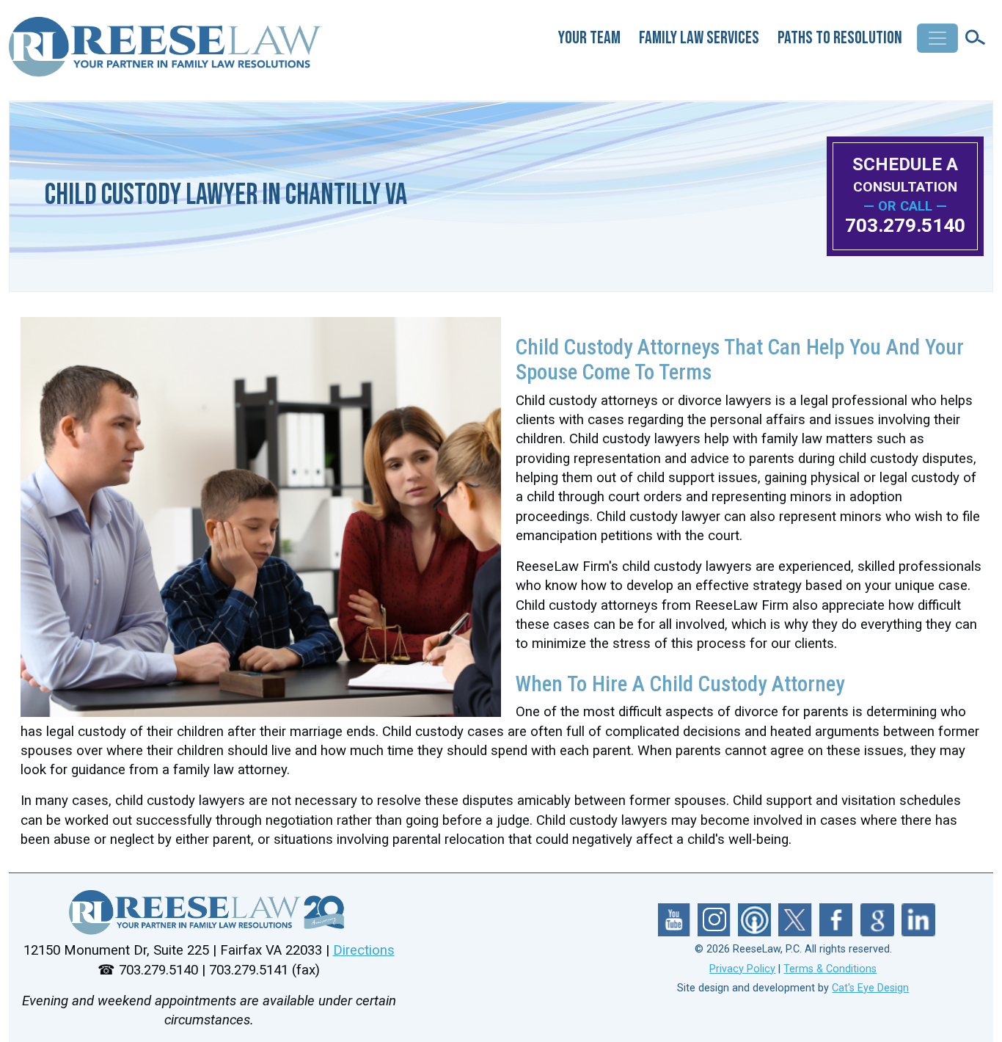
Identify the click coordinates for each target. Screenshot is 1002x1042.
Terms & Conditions (830, 969)
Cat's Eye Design (870, 988)
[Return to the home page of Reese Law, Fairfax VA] (209, 912)
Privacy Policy (742, 969)
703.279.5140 (905, 225)
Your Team (589, 37)
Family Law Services (699, 37)
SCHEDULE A (905, 174)
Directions (364, 950)
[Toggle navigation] (937, 38)
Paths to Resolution (840, 37)
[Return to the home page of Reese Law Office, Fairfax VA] (167, 53)
